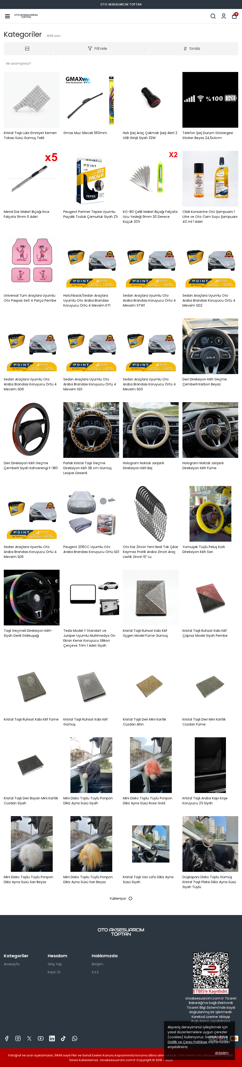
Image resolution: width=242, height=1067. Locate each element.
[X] (29, 1038)
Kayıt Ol (54, 972)
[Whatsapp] (75, 1038)
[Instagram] (18, 1038)
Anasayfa (11, 964)
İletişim (97, 964)
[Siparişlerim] (224, 16)
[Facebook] (6, 1038)
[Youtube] (40, 1038)
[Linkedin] (52, 1038)
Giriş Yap (55, 964)
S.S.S (95, 972)
